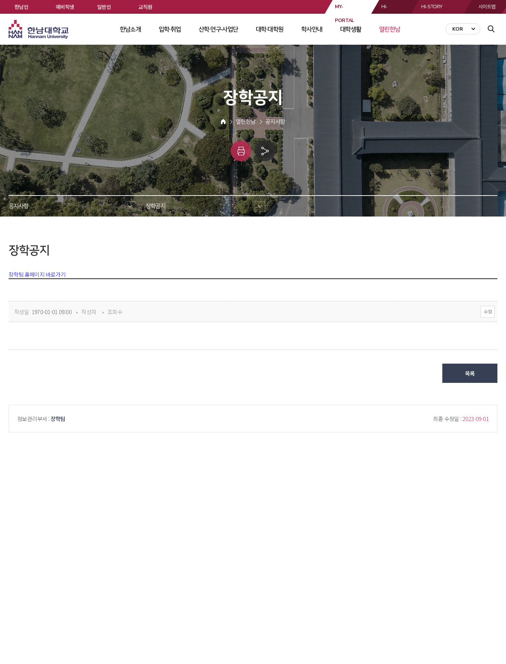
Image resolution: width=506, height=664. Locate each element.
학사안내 (312, 29)
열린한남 (389, 29)
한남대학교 (39, 29)
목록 (470, 373)
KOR (457, 29)
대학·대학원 (269, 29)
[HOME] (223, 121)
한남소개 (130, 29)
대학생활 (350, 29)
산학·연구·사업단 (218, 29)
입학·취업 (170, 29)
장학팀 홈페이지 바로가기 (37, 274)
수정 (488, 311)
